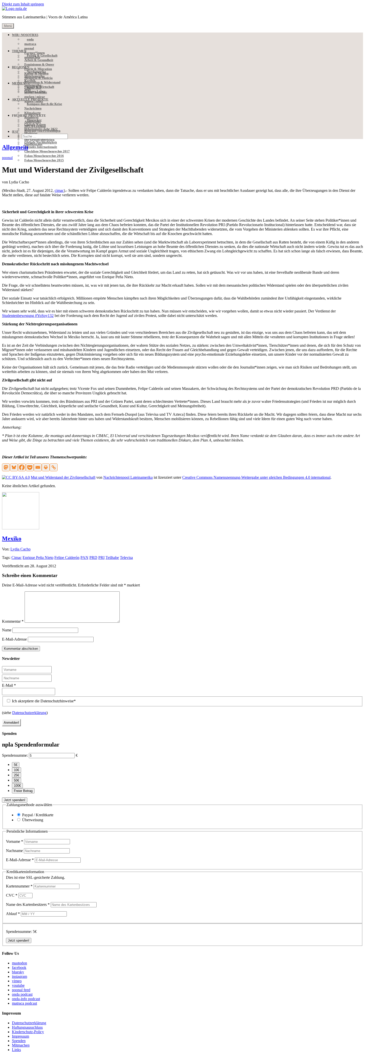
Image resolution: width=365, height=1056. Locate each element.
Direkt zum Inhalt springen (23, 4)
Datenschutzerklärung (29, 713)
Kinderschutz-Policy (28, 1032)
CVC (11, 895)
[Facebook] (22, 467)
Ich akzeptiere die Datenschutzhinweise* (43, 701)
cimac (59, 190)
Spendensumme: (15, 755)
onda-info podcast (26, 999)
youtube (18, 985)
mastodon (19, 963)
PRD (93, 557)
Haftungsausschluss (27, 1027)
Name (6, 630)
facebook (19, 967)
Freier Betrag (23, 791)
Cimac (16, 557)
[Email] (38, 467)
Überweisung (32, 820)
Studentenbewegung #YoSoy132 (28, 315)
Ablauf (13, 914)
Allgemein (15, 147)
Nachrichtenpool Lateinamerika (128, 477)
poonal (7, 158)
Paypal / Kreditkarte (37, 815)
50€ (16, 780)
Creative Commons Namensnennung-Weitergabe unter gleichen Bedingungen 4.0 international (256, 477)
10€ (16, 770)
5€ (15, 765)
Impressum (20, 1036)
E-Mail (9, 685)
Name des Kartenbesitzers (28, 904)
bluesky (18, 972)
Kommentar (13, 621)
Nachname (15, 851)
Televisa (126, 557)
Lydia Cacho (20, 549)
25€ (16, 775)
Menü (8, 26)
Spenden (19, 1041)
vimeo (17, 981)
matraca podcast (24, 1003)
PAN (84, 557)
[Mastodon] (6, 467)
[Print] (46, 467)
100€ (17, 785)
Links (16, 1050)
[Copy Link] (54, 467)
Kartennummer (19, 886)
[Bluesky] (14, 467)
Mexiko (11, 538)
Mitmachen (21, 1045)
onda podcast (22, 994)
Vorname (14, 841)
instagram (19, 976)
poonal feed (21, 990)
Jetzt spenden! (14, 800)
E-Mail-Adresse (14, 639)
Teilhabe (112, 557)
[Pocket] (30, 467)
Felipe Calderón (66, 557)
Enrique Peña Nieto (38, 557)
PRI (101, 557)
